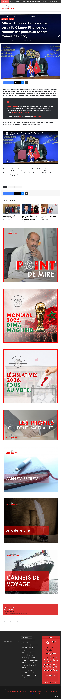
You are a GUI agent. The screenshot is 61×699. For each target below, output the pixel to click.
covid (34, 645)
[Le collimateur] (8, 7)
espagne (25, 650)
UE (35, 675)
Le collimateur (7, 40)
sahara (31, 672)
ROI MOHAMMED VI (27, 670)
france (24, 652)
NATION (11, 19)
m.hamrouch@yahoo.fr (9, 607)
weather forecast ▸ (50, 682)
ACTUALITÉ (10, 16)
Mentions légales (37, 691)
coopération (26, 645)
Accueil (4, 16)
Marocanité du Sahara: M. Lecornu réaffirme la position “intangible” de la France (48, 216)
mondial (32, 657)
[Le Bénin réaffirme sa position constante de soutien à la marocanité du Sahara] (11, 209)
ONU (24, 662)
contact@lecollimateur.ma (14, 606)
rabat (32, 665)
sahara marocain (18, 187)
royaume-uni (11, 187)
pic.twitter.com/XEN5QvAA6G (20, 112)
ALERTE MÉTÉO (26, 637)
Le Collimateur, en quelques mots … (18, 691)
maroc (25, 657)
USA (24, 677)
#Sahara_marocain (12, 106)
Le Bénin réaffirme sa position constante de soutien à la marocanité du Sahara (11, 216)
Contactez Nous (46, 691)
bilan (32, 640)
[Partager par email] (26, 82)
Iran (24, 655)
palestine (32, 662)
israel (30, 655)
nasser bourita (34, 660)
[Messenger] (22, 82)
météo (25, 660)
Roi (24, 667)
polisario (25, 665)
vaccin (31, 677)
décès (31, 647)
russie (24, 672)
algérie (25, 640)
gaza (31, 652)
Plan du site (54, 691)
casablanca (25, 642)
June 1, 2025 (37, 116)
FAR (32, 650)
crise (24, 647)
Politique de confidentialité (24, 694)
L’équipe (30, 691)
